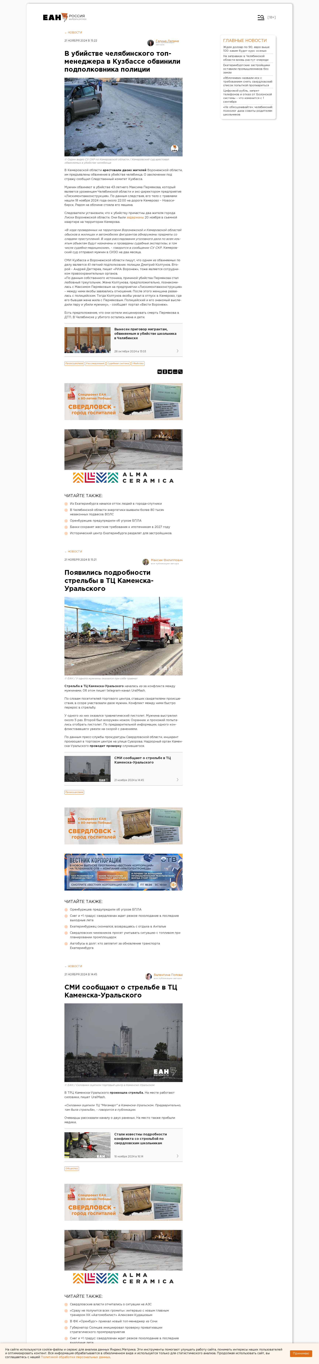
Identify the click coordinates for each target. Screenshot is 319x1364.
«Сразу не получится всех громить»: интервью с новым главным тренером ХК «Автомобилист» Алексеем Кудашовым (119, 1313)
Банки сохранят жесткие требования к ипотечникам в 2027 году (120, 527)
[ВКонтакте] (159, 371)
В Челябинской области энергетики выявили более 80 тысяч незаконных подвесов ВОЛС (117, 512)
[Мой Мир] (175, 371)
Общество (72, 1169)
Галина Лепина (167, 41)
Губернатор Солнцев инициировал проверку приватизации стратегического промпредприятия (116, 1330)
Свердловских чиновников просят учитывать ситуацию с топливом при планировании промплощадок (125, 935)
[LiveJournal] (180, 371)
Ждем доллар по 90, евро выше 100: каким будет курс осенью (246, 49)
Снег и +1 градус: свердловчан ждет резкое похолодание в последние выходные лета (124, 918)
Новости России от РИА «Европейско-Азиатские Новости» (55, 17)
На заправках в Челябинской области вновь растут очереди (245, 58)
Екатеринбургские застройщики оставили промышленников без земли (246, 69)
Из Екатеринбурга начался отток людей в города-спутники (116, 503)
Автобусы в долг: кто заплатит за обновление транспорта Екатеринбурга (115, 945)
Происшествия (74, 363)
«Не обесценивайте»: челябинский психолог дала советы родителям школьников (247, 111)
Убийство (138, 363)
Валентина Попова (168, 975)
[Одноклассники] (165, 371)
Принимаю (301, 1353)
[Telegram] (170, 371)
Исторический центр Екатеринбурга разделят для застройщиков (121, 533)
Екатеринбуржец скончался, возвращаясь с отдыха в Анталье (118, 926)
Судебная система (118, 363)
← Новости (73, 33)
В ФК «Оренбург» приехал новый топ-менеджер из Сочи (113, 1321)
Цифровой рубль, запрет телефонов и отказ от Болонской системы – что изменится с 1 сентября (247, 96)
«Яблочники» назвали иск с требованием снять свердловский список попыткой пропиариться (247, 82)
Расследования (95, 363)
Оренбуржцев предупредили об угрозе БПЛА (106, 520)
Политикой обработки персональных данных (75, 1357)
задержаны (135, 217)
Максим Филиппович (167, 560)
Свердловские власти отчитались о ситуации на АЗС (111, 1304)
